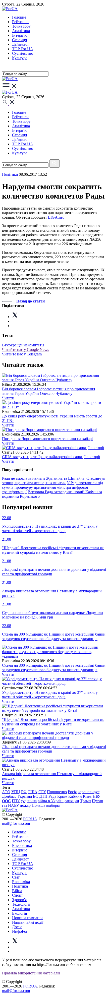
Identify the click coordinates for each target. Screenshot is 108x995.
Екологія (19, 913)
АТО (6, 792)
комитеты (36, 345)
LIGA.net (56, 217)
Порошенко (57, 792)
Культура (19, 58)
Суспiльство (22, 53)
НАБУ (13, 805)
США (32, 792)
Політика (20, 886)
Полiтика (10, 174)
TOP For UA (22, 49)
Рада (52, 796)
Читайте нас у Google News (25, 349)
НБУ (96, 796)
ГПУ (16, 801)
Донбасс (9, 796)
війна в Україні (51, 801)
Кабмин (75, 796)
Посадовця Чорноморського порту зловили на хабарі (47, 439)
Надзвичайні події (27, 922)
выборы (53, 805)
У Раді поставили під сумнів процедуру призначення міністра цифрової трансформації (52, 487)
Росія (72, 792)
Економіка (21, 882)
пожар (25, 805)
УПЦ (15, 792)
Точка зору (21, 26)
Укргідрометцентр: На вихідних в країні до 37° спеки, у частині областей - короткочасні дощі (50, 694)
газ (4, 805)
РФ (24, 792)
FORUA (30, 819)
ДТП (43, 796)
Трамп (85, 801)
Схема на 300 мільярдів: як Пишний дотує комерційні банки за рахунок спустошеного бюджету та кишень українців (53, 667)
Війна (17, 891)
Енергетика (22, 845)
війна (32, 801)
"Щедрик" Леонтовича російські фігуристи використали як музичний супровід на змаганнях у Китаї (53, 721)
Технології (21, 904)
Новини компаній (27, 918)
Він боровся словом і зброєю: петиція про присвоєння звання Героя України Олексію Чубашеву (48, 391)
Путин (97, 801)
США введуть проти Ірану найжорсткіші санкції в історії (51, 457)
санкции (72, 801)
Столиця (19, 40)
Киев (87, 796)
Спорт (17, 895)
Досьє (17, 927)
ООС (6, 801)
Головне (19, 17)
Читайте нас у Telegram (22, 354)
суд (23, 801)
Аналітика (21, 31)
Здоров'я (19, 900)
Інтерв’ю (19, 35)
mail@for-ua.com (16, 823)
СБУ (42, 792)
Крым (62, 796)
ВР (4, 345)
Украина (24, 796)
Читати (8, 398)
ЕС (35, 796)
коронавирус (88, 792)
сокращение (17, 345)
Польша (38, 805)
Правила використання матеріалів (31, 973)
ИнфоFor (19, 931)
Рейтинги (20, 22)
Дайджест (20, 44)
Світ (16, 877)
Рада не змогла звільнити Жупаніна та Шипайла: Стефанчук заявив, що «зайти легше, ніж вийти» (53, 480)
